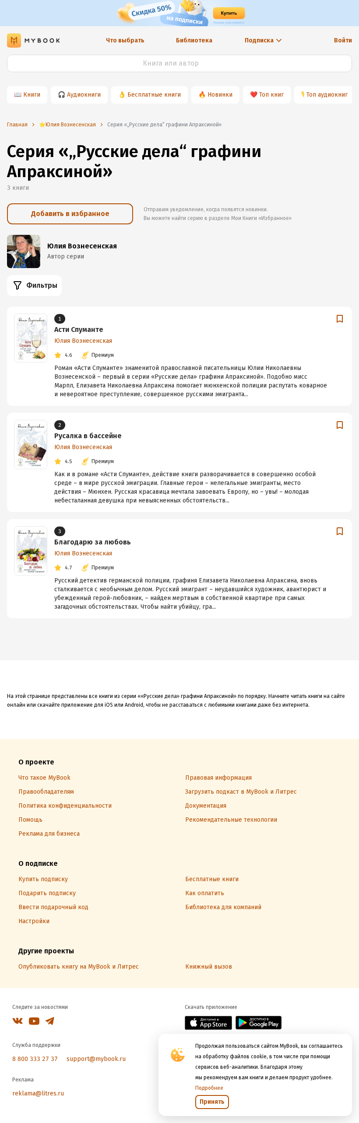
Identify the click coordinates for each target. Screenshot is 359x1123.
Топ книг (271, 94)
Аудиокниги (84, 94)
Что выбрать (125, 40)
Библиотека (194, 40)
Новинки (220, 94)
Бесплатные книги (154, 94)
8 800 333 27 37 (35, 1059)
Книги (31, 94)
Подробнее (209, 1088)
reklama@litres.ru (38, 1093)
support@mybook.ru (96, 1059)
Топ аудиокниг (327, 94)
